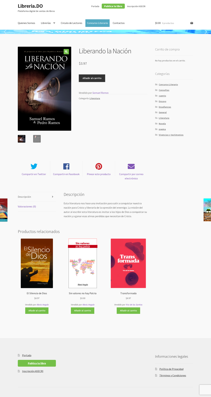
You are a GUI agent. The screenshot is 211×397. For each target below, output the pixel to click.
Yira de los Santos (134, 304)
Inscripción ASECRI (136, 6)
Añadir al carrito (92, 78)
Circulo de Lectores (71, 23)
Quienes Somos (26, 23)
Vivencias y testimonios (171, 134)
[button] (5, 31)
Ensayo (162, 101)
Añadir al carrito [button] (37, 310)
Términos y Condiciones (172, 375)
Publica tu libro (113, 6)
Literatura (95, 98)
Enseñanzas (165, 106)
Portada (95, 6)
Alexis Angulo (43, 304)
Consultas (164, 90)
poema (162, 129)
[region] (105, 32)
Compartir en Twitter (34, 174)
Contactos (119, 23)
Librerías (46, 23)
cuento (162, 95)
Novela (162, 123)
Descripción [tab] (24, 196)
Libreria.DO (30, 6)
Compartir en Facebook (66, 174)
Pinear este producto (99, 174)
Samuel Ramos (100, 92)
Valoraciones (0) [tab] (27, 206)
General (163, 112)
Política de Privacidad (171, 369)
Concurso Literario (97, 23)
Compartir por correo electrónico (131, 176)
